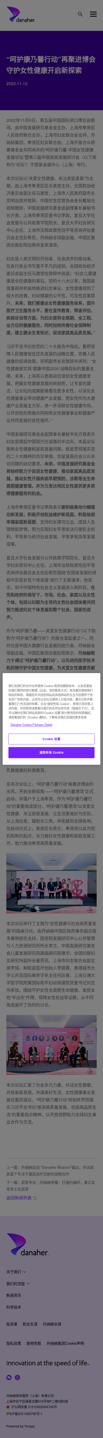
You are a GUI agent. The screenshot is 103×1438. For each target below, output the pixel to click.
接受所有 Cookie (51, 752)
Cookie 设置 (51, 739)
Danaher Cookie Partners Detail (31, 724)
